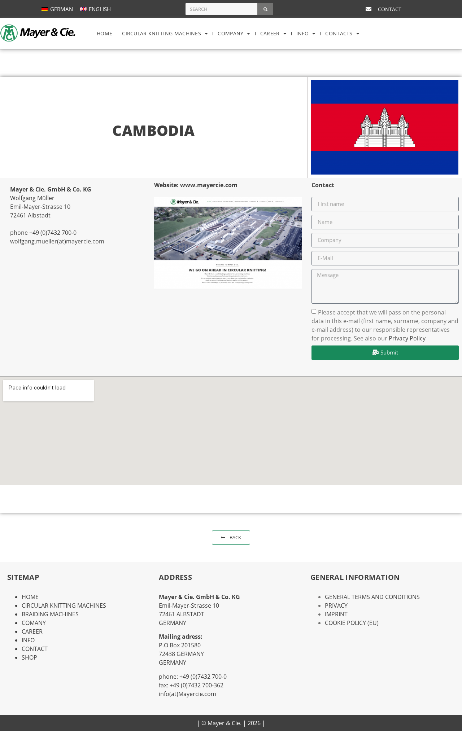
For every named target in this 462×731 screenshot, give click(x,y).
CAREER (270, 33)
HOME (104, 33)
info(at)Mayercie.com (187, 694)
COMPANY (230, 33)
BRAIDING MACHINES (50, 614)
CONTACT (35, 649)
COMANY (34, 623)
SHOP (29, 657)
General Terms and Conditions (372, 597)
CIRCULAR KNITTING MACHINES (161, 33)
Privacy (336, 605)
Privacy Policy (407, 338)
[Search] (265, 9)
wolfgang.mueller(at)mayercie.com (57, 241)
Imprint (336, 614)
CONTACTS (338, 33)
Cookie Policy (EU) (352, 623)
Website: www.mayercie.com (195, 185)
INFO (302, 33)
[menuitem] (57, 9)
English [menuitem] (100, 9)
